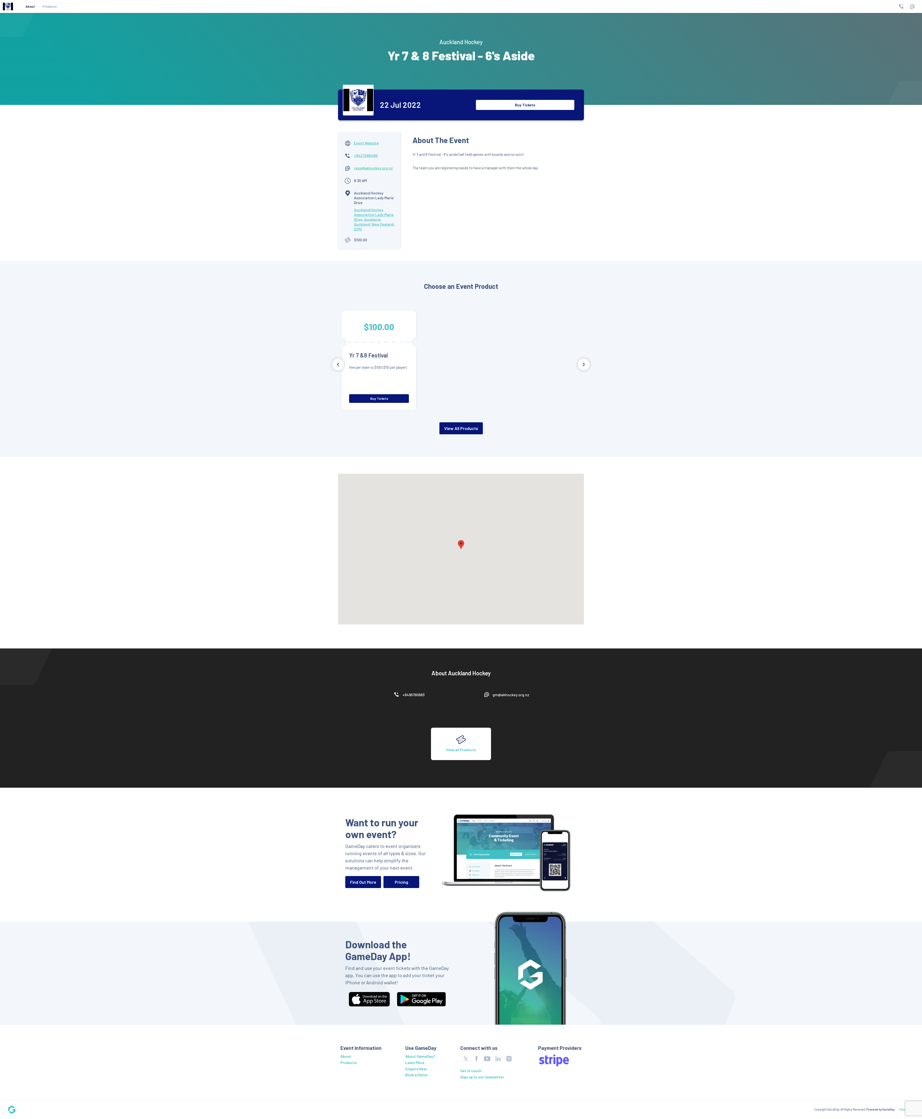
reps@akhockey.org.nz (373, 168)
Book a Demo (416, 1074)
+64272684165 (366, 155)
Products (49, 6)
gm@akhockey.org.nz (510, 694)
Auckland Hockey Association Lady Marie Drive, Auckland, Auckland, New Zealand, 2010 (374, 219)
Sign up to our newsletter (482, 1077)
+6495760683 (413, 694)
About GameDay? (420, 1056)
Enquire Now (416, 1068)
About (30, 6)
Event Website (366, 143)
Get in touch (470, 1070)
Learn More (415, 1062)
